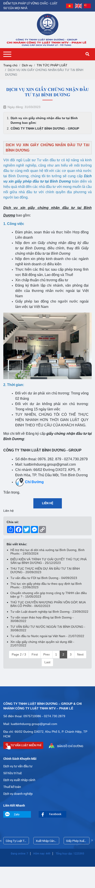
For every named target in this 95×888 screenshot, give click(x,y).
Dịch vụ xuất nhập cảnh (19, 780)
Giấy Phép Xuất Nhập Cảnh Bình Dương (76, 841)
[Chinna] (87, 5)
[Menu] (8, 54)
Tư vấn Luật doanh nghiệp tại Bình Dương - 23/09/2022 (49, 611)
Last (47, 662)
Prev (46, 654)
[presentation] (1, 841)
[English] (78, 5)
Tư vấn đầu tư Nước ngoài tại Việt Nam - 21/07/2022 (47, 636)
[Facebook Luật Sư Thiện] (56, 814)
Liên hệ (47, 503)
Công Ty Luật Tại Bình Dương (16, 841)
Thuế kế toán (12, 787)
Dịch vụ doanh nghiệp (18, 793)
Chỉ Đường (34, 482)
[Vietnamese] (69, 5)
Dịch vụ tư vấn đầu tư (17, 766)
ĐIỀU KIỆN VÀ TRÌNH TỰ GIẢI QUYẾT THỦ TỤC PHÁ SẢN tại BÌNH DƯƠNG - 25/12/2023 (48, 561)
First (35, 654)
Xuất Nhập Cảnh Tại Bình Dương (46, 841)
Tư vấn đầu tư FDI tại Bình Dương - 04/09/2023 (43, 578)
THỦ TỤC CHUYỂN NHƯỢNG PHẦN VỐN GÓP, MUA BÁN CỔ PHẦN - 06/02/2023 (48, 604)
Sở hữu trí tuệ (12, 773)
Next (80, 654)
